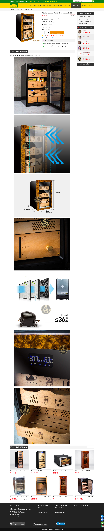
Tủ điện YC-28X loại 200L (36, 470)
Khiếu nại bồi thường (42, 507)
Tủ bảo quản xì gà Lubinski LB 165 (82, 470)
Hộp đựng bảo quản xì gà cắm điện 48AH (18, 496)
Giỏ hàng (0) (33, 1)
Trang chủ (12, 9)
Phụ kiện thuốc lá (87, 5)
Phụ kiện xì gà (76, 5)
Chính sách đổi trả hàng (60, 507)
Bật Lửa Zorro (58, 5)
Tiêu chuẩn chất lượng (60, 512)
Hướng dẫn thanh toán (43, 510)
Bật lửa (67, 5)
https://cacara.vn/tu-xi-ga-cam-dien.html (30, 55)
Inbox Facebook (47, 37)
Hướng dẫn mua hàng (42, 512)
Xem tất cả (90, 447)
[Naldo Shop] (14, 5)
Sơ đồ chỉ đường (24, 1)
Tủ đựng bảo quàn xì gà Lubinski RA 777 (84, 496)
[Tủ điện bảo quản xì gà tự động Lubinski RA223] (25, 27)
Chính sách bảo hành (59, 510)
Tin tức (17, 1)
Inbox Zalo (56, 37)
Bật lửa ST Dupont (35, 5)
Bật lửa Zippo (47, 5)
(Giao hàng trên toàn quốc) (57, 32)
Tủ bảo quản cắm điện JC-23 (59, 470)
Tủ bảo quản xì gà (28, 9)
